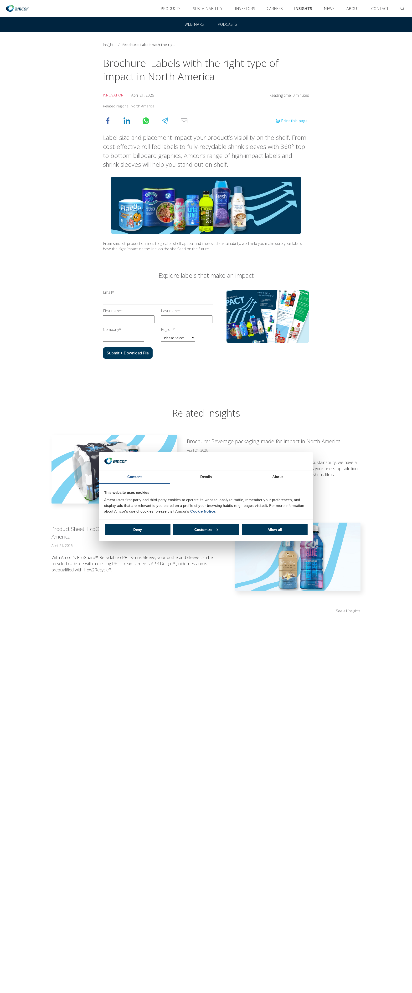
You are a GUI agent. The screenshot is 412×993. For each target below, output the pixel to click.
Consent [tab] (134, 477)
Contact (380, 8)
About (352, 8)
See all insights (348, 611)
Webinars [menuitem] (194, 24)
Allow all (275, 529)
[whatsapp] (150, 121)
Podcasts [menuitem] (227, 24)
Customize (203, 529)
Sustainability (207, 8)
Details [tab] (206, 477)
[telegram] (169, 121)
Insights (303, 8)
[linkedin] (131, 121)
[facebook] (112, 121)
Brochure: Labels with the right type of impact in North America (151, 44)
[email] (188, 121)
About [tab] (277, 477)
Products (170, 8)
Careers (275, 8)
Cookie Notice (202, 511)
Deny (137, 529)
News (329, 8)
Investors (245, 8)
